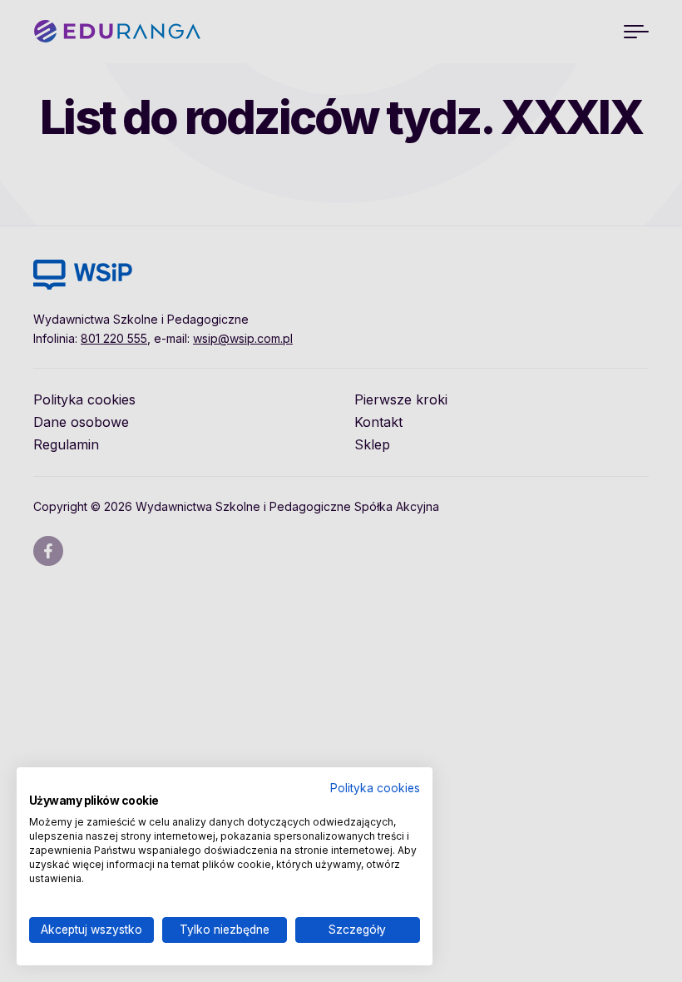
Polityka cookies (375, 788)
